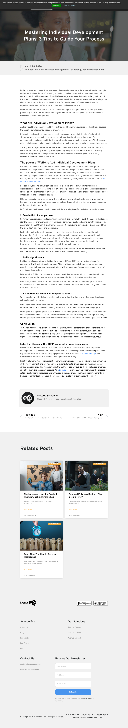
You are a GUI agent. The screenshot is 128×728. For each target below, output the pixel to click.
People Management (93, 69)
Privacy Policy (88, 699)
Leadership (75, 69)
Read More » (28, 509)
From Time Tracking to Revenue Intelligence (40, 556)
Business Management (57, 69)
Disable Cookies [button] (70, 5)
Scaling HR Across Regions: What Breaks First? (86, 496)
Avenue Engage (89, 354)
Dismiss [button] (56, 5)
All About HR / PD (34, 69)
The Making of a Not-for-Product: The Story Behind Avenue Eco (41, 496)
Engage (62, 370)
